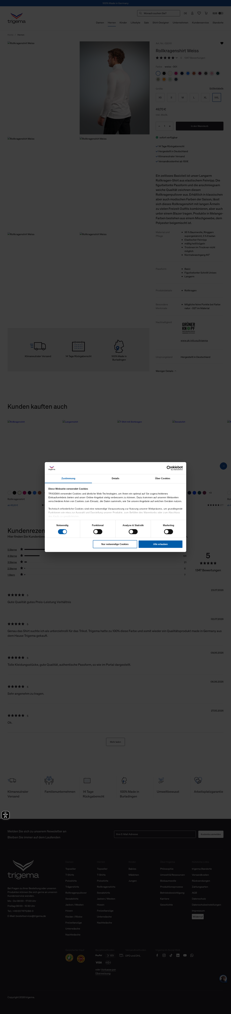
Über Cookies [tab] (162, 478)
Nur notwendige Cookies (115, 544)
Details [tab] (115, 478)
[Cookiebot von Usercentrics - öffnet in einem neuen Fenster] (169, 468)
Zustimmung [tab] (68, 478)
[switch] (97, 531)
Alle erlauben (160, 544)
